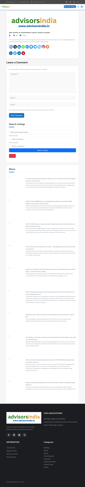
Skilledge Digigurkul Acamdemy (54, 419)
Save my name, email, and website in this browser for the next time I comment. (33, 110)
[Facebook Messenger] (31, 47)
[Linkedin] (19, 47)
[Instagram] (43, 47)
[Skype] (39, 47)
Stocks (46, 467)
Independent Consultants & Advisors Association (60, 422)
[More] (47, 47)
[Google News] (27, 47)
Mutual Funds (48, 464)
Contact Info (10, 448)
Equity (46, 453)
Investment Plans (50, 462)
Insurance (47, 459)
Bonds (46, 450)
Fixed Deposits (49, 456)
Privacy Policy (11, 457)
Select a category (13, 142)
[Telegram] (35, 47)
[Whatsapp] (23, 47)
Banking (46, 448)
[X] (15, 47)
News (24, 35)
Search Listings (42, 150)
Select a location (13, 135)
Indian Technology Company (53, 425)
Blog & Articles (11, 451)
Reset (12, 156)
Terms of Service (12, 454)
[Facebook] (11, 47)
